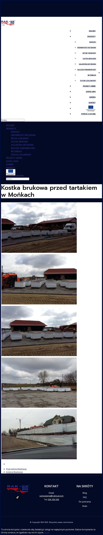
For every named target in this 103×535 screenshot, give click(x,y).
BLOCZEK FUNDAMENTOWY (86, 70)
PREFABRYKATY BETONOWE (86, 47)
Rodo (84, 506)
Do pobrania (85, 501)
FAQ (85, 497)
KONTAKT (92, 103)
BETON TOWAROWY (89, 53)
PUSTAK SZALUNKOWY (88, 81)
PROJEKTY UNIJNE (89, 86)
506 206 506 (53, 499)
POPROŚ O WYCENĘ (88, 114)
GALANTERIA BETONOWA (87, 64)
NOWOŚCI (92, 42)
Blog (85, 493)
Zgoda (46, 532)
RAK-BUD (92, 31)
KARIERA (92, 97)
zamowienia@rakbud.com (51, 496)
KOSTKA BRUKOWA (89, 59)
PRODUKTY (91, 36)
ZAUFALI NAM (91, 92)
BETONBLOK (92, 75)
